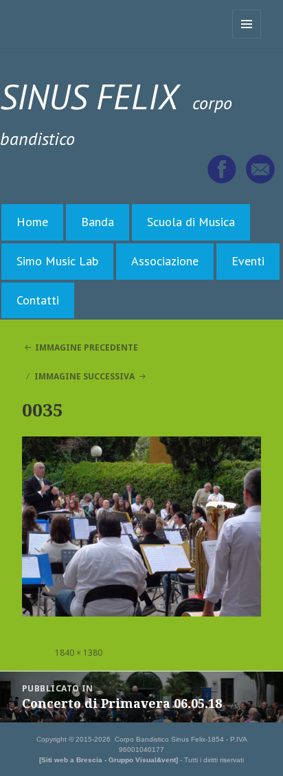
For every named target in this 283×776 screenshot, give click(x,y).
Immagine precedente (86, 347)
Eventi (247, 261)
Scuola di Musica (191, 222)
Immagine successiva (84, 376)
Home (32, 222)
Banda (97, 222)
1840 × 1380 (78, 652)
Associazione (165, 261)
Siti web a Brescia (71, 760)
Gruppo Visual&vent (142, 760)
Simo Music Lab (57, 261)
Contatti (37, 300)
